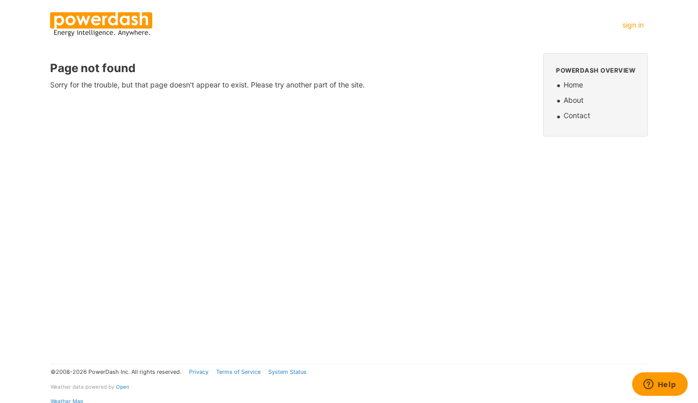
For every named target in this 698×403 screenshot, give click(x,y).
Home (573, 84)
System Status (287, 371)
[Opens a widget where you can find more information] (660, 385)
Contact (577, 115)
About (574, 100)
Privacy (198, 371)
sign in (633, 24)
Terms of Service (238, 371)
